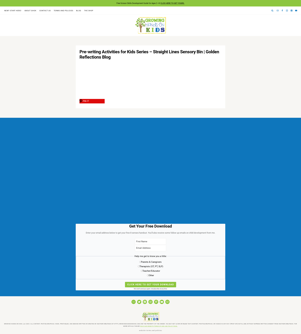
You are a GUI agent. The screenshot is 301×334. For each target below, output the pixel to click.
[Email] (278, 11)
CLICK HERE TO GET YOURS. (172, 3)
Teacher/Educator (151, 271)
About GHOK (30, 11)
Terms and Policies (63, 11)
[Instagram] (287, 11)
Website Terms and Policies (150, 330)
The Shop (88, 11)
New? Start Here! (13, 11)
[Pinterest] (292, 11)
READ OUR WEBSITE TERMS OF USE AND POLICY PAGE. (159, 326)
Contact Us (45, 11)
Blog (78, 11)
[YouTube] (296, 11)
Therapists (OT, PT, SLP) (151, 266)
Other (151, 275)
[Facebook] (282, 11)
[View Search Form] (272, 10)
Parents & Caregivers (151, 262)
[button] (150, 266)
